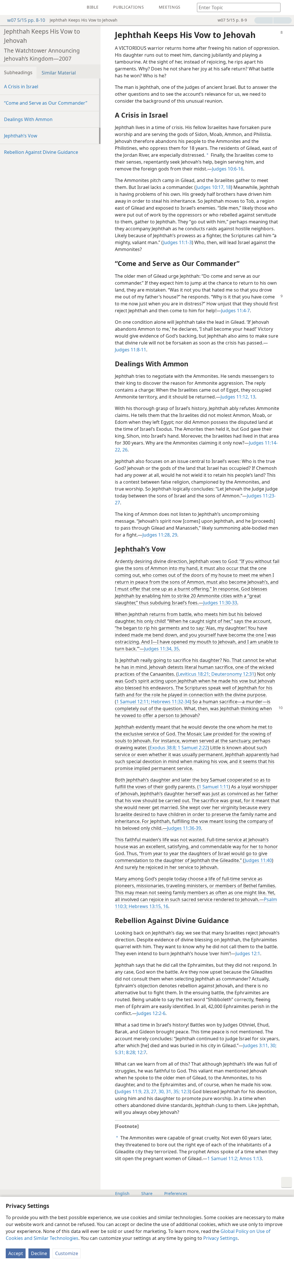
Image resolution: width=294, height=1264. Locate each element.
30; (272, 1045)
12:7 (141, 1052)
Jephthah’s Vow (20, 136)
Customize (66, 1253)
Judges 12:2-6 (151, 1013)
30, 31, (164, 1091)
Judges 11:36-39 (184, 828)
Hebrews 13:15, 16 (147, 906)
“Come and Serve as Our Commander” (45, 103)
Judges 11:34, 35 (161, 649)
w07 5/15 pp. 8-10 (26, 20)
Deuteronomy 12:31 (232, 674)
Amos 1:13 (250, 1158)
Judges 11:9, (129, 1091)
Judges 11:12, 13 (237, 397)
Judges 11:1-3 (177, 242)
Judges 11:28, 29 (159, 535)
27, (153, 1091)
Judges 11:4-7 (235, 310)
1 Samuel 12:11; (133, 701)
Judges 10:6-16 (227, 169)
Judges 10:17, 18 (213, 187)
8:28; (130, 1052)
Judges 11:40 (258, 860)
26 (124, 450)
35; (176, 1091)
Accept (15, 1253)
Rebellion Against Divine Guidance (41, 152)
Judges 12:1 (247, 953)
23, (146, 1091)
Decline (39, 1253)
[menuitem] (8, 7)
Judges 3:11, (256, 1045)
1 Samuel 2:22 (192, 747)
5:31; (120, 1052)
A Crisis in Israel (21, 86)
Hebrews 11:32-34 (170, 701)
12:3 (185, 1091)
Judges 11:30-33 (220, 603)
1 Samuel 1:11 (214, 787)
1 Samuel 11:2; (222, 1158)
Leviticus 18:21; (194, 674)
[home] (8, 7)
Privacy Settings (220, 1238)
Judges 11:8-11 (130, 349)
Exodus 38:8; (163, 747)
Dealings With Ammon (28, 119)
